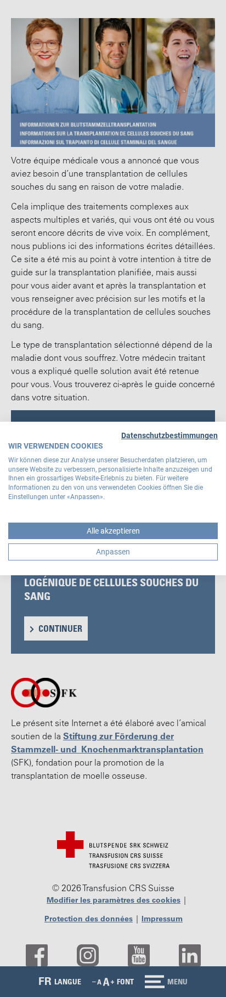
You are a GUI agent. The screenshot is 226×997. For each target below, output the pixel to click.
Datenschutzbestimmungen (169, 435)
